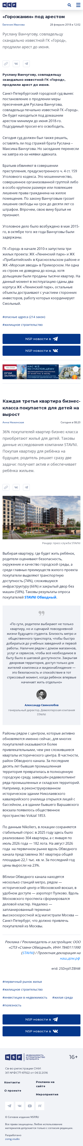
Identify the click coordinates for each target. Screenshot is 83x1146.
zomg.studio (12, 1139)
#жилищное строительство (23, 325)
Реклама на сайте (45, 1084)
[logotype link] (13, 5)
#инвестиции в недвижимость (25, 997)
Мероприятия (47, 1094)
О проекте (12, 1090)
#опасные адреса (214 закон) (24, 317)
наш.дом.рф (70, 958)
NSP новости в (38, 339)
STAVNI (27, 953)
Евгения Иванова (14, 24)
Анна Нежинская (13, 422)
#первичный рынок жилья (22, 982)
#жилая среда (62, 997)
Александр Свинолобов (42, 705)
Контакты (12, 1082)
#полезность (12, 1005)
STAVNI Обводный (40, 597)
